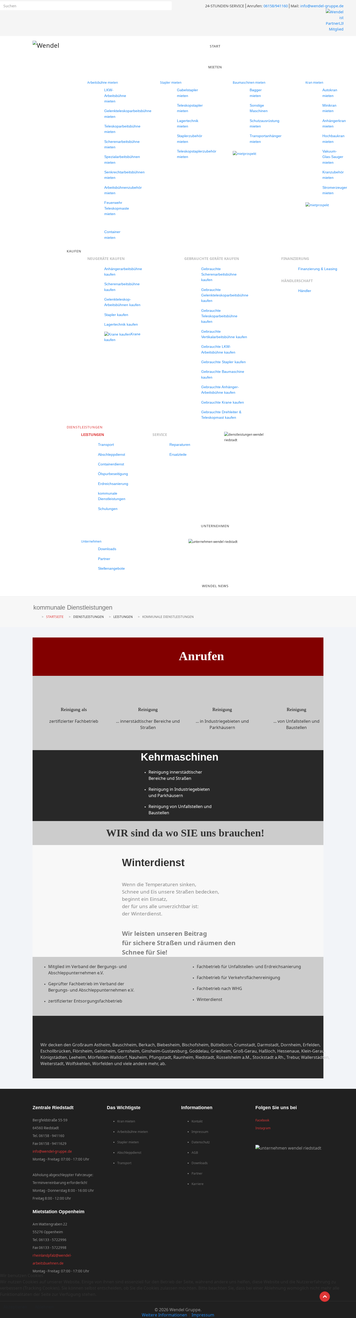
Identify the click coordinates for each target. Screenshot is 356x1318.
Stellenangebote (111, 568)
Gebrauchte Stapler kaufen (223, 362)
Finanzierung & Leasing (317, 269)
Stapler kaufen (116, 315)
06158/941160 (275, 5)
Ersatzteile (178, 454)
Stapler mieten (170, 82)
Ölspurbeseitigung (113, 474)
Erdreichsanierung (113, 484)
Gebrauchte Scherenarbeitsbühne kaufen (219, 274)
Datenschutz (201, 1142)
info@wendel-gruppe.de (321, 5)
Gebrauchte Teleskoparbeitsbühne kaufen (219, 316)
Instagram (263, 1128)
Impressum (200, 1131)
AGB (195, 1152)
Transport (106, 444)
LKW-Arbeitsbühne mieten (115, 95)
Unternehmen (91, 541)
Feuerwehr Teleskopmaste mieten (116, 208)
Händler (304, 291)
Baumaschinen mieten (249, 82)
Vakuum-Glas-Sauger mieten (332, 157)
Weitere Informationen (164, 1315)
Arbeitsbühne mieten (102, 82)
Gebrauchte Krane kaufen (222, 402)
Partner (104, 559)
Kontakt (197, 1121)
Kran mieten (314, 82)
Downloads (107, 549)
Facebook (262, 1120)
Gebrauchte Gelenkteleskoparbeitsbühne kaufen (224, 295)
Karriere (198, 1184)
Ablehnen (44, 1307)
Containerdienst (111, 464)
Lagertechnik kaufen (121, 324)
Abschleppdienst (111, 454)
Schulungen (108, 509)
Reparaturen (179, 444)
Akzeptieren (15, 1307)
